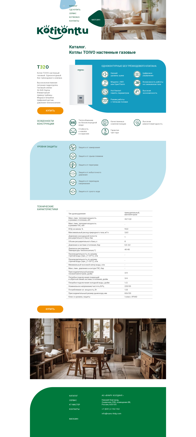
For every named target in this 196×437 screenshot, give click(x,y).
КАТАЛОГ (73, 6)
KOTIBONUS (74, 17)
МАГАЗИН (96, 20)
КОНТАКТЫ (74, 21)
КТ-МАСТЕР (74, 404)
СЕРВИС (72, 13)
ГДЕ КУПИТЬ (74, 10)
